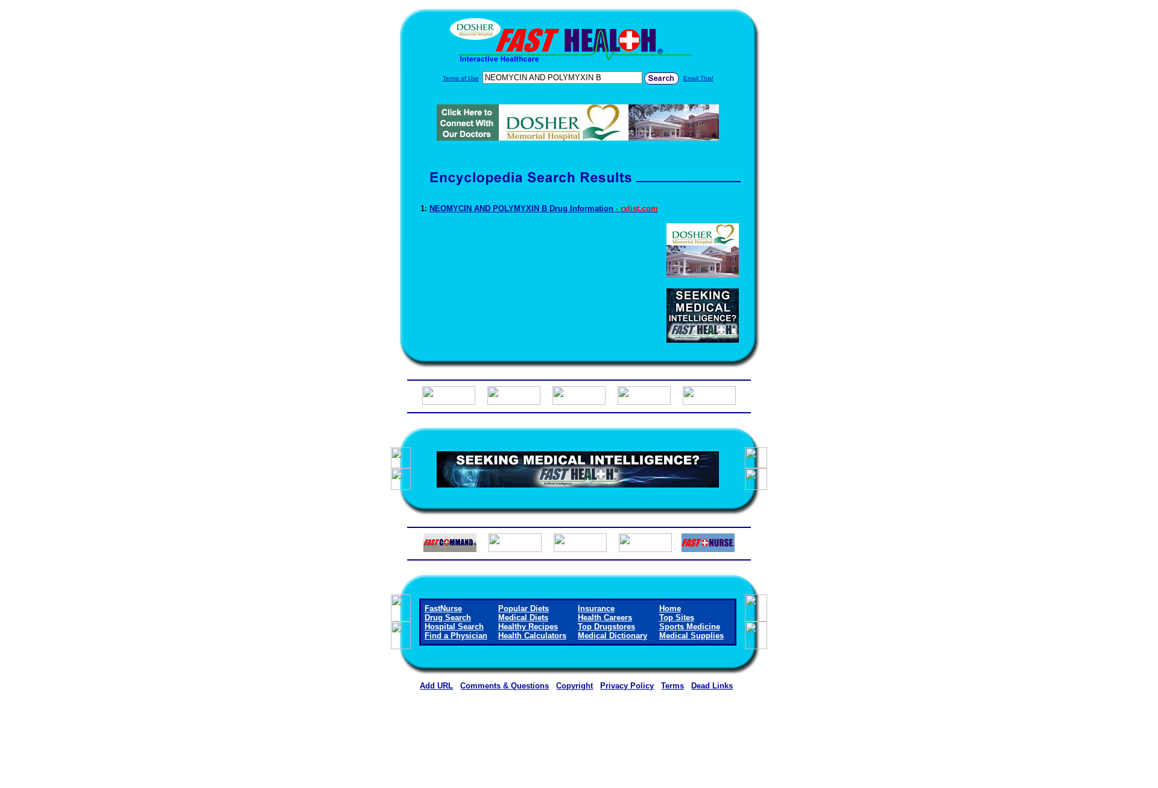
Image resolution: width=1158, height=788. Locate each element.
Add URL (436, 685)
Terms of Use (461, 78)
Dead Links (712, 685)
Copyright (574, 685)
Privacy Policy (627, 685)
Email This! (698, 78)
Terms (672, 685)
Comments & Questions (504, 685)
